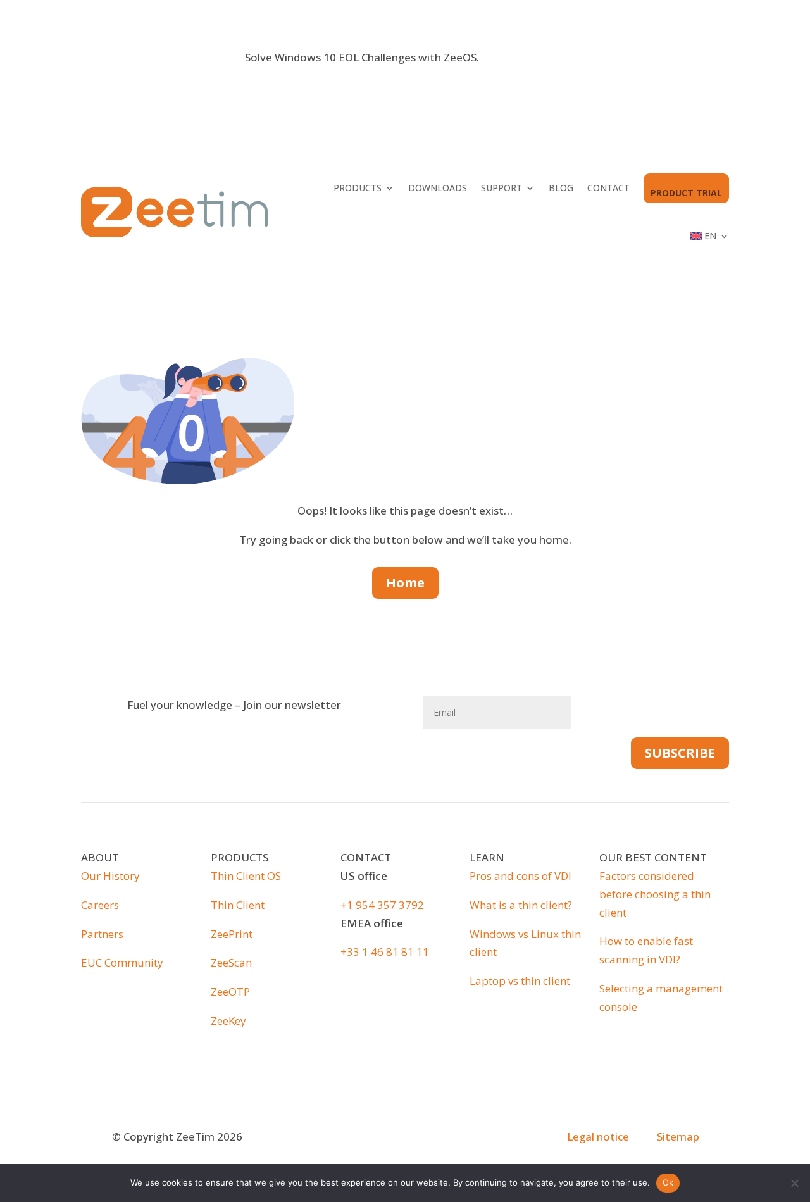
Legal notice (598, 1136)
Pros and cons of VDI (520, 875)
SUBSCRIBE (680, 752)
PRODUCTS (357, 188)
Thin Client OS (246, 875)
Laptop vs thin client (520, 980)
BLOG (561, 188)
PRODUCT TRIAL (686, 193)
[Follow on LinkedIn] (392, 1138)
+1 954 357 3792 (382, 905)
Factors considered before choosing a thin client (655, 894)
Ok (668, 1182)
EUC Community (122, 962)
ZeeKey (228, 1020)
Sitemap (678, 1136)
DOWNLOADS (437, 188)
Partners (102, 934)
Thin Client (238, 905)
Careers (100, 905)
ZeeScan (231, 962)
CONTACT (608, 188)
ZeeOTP (230, 991)
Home (405, 582)
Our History (110, 875)
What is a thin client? (521, 905)
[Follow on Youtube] (418, 1138)
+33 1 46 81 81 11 (384, 951)
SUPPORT (501, 188)
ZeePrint (231, 934)
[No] (794, 1183)
